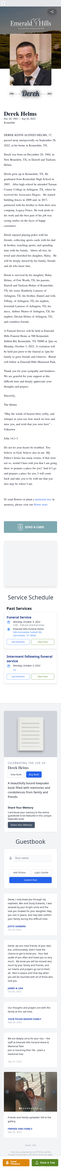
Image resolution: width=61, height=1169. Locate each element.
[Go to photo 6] (29, 1108)
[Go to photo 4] (25, 1108)
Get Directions (18, 641)
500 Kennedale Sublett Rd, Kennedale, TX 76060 (27, 634)
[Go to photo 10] (37, 1108)
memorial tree (43, 499)
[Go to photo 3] (23, 1108)
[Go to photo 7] (31, 1108)
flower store (40, 504)
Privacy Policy (21, 1154)
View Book (16, 774)
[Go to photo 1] (19, 1108)
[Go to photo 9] (35, 1108)
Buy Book (34, 774)
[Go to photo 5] (27, 1108)
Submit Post (30, 879)
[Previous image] (7, 1092)
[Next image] (54, 1092)
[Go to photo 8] (33, 1108)
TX (14, 670)
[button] (31, 1092)
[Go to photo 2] (21, 1108)
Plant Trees (43, 641)
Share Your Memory (21, 824)
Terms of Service (39, 1154)
